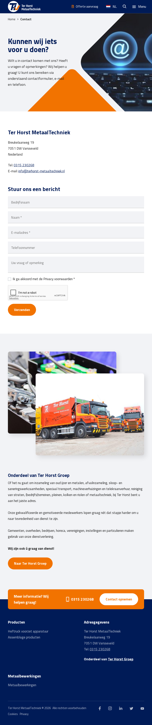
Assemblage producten (24, 637)
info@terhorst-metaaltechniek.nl (41, 171)
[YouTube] (142, 708)
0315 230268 (24, 165)
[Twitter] (131, 708)
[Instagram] (110, 708)
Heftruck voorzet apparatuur (28, 631)
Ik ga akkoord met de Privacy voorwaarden (44, 279)
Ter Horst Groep (120, 659)
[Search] (125, 6)
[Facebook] (100, 708)
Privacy (24, 714)
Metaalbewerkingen (22, 685)
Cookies (13, 714)
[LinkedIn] (120, 708)
